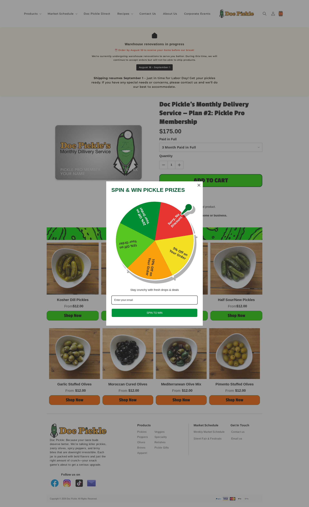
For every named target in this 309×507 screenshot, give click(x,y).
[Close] (199, 185)
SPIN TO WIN (155, 312)
